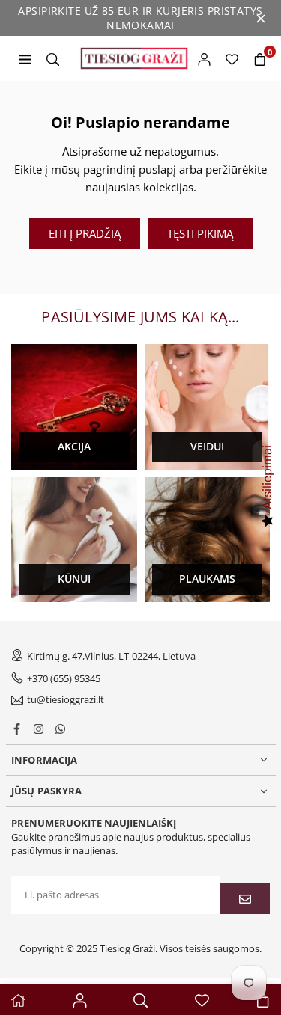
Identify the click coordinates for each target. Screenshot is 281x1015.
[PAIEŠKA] (53, 58)
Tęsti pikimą (200, 233)
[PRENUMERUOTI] (245, 898)
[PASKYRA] (204, 58)
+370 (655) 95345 (63, 678)
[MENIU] (25, 58)
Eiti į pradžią (85, 233)
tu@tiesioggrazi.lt (65, 700)
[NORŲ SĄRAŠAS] (232, 58)
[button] (260, 58)
